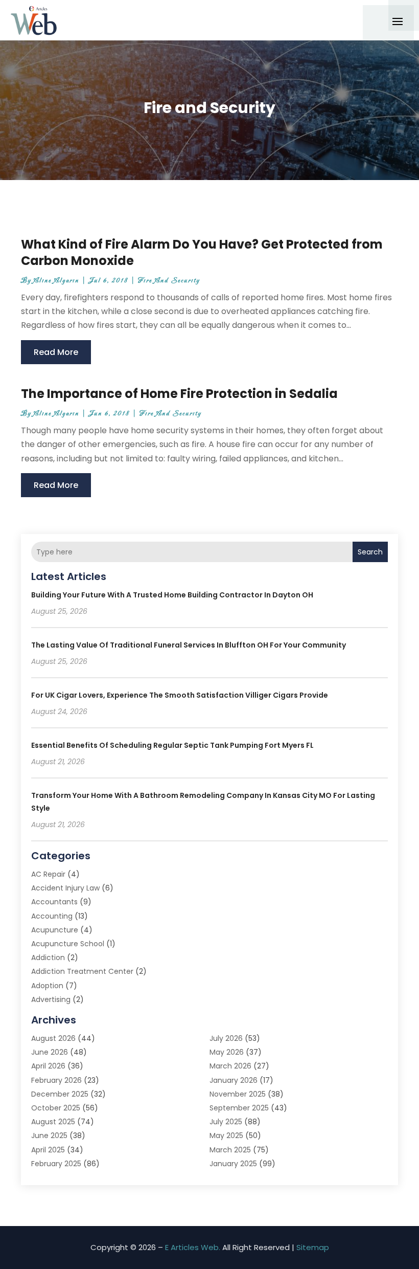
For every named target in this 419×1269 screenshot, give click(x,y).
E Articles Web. (192, 1247)
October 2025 (55, 1108)
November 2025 (238, 1094)
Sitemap (312, 1247)
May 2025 (226, 1135)
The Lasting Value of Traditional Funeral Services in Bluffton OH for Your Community (188, 645)
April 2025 (48, 1150)
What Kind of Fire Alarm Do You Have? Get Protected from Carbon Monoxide (202, 252)
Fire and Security (169, 280)
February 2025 (56, 1164)
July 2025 (226, 1122)
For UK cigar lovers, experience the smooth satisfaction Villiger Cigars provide (179, 695)
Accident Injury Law (65, 888)
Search (370, 552)
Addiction (48, 957)
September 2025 (239, 1108)
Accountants (54, 902)
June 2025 (49, 1135)
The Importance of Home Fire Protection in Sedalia (179, 393)
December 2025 (59, 1094)
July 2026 (226, 1038)
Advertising (51, 999)
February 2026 (56, 1080)
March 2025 (230, 1150)
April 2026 (48, 1066)
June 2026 (49, 1052)
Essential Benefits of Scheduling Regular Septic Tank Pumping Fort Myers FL (172, 745)
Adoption (47, 986)
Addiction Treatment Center (82, 971)
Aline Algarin (56, 280)
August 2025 (53, 1122)
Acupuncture (54, 930)
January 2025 (233, 1164)
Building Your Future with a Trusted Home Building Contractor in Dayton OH (172, 595)
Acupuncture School (67, 944)
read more (56, 352)
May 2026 (227, 1052)
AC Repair (48, 874)
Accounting (52, 916)
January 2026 (234, 1080)
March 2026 (230, 1066)
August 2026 (53, 1038)
